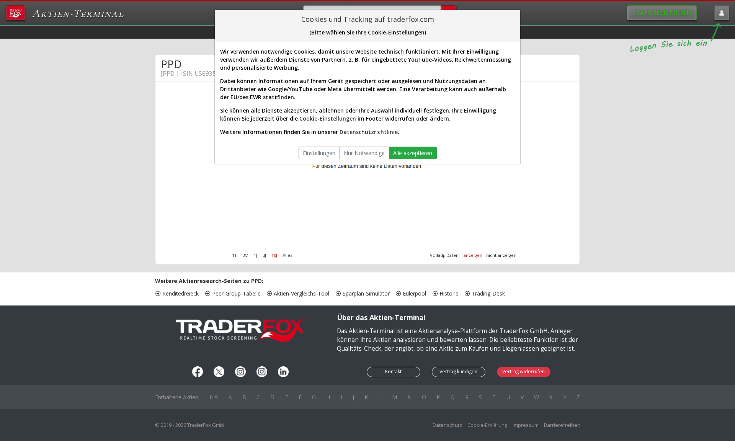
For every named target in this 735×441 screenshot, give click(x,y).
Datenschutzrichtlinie (369, 132)
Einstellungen (319, 153)
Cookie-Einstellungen (327, 118)
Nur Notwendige (364, 153)
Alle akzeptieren (412, 153)
